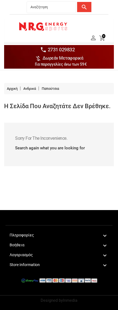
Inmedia (70, 300)
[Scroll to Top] (112, 304)
